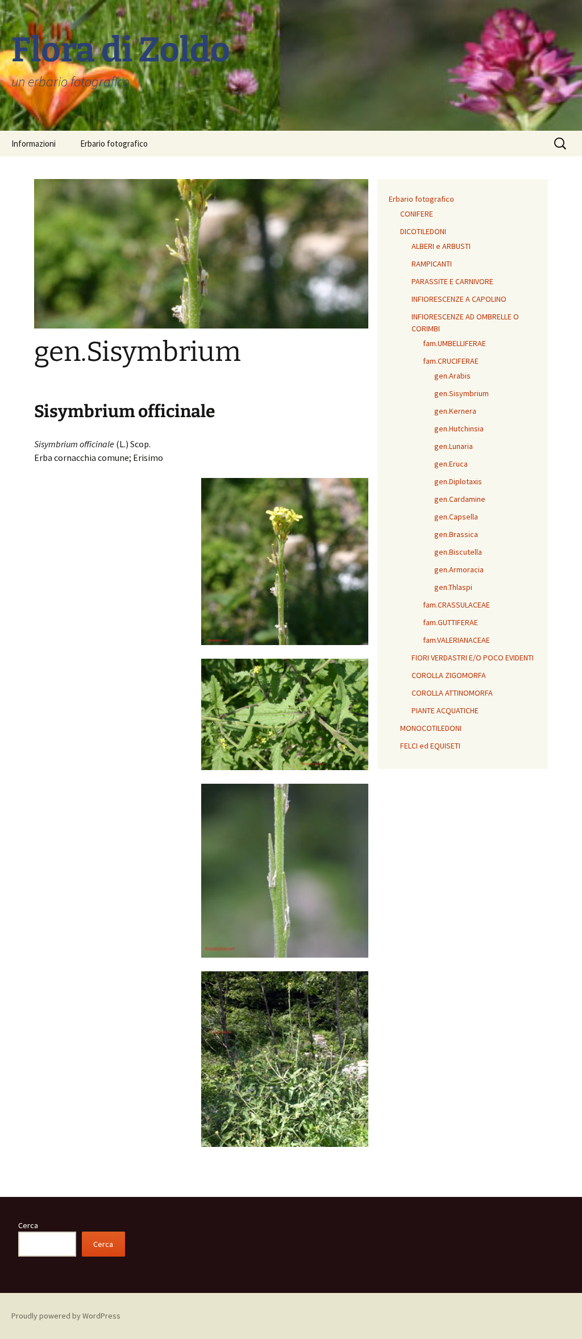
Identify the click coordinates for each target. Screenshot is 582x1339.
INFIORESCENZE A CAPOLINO (458, 299)
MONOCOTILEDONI (431, 728)
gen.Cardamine (459, 499)
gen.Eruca (451, 464)
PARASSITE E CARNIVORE (452, 281)
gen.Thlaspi (453, 587)
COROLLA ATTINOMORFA (452, 693)
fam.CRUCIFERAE (451, 361)
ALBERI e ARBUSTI (441, 246)
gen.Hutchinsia (459, 428)
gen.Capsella (456, 517)
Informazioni (33, 143)
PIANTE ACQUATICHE (445, 710)
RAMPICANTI (431, 264)
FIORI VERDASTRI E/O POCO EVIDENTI (472, 657)
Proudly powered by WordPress (65, 1316)
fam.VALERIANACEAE (456, 640)
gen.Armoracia (459, 569)
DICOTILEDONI (423, 231)
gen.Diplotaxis (458, 481)
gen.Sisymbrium (461, 393)
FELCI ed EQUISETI (430, 746)
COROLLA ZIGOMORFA (448, 675)
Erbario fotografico (114, 143)
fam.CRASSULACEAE (456, 605)
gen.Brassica (456, 534)
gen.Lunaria (453, 446)
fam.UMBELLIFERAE (454, 343)
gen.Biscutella (458, 552)
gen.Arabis (452, 376)
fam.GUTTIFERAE (450, 622)
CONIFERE (416, 214)
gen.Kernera (455, 411)
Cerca (28, 1225)
